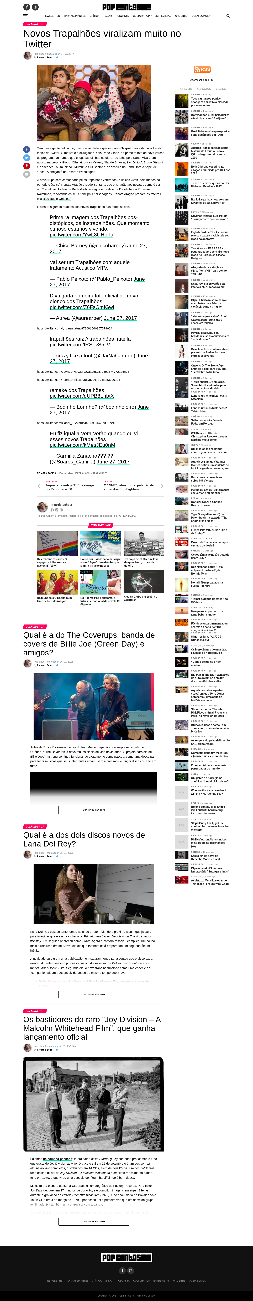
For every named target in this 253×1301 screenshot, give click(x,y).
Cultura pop (141, 15)
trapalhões (100, 497)
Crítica (94, 15)
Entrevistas (163, 15)
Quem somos (200, 15)
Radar (107, 15)
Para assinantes (75, 15)
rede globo (82, 497)
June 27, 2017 (120, 332)
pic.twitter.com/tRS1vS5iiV (80, 362)
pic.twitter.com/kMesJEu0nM (82, 469)
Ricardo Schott (46, 57)
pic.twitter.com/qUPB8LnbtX (82, 416)
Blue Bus (49, 198)
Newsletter (52, 15)
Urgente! (181, 15)
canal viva (66, 497)
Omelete (64, 198)
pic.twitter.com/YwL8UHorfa (81, 238)
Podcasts (122, 15)
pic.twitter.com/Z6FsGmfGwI (82, 321)
